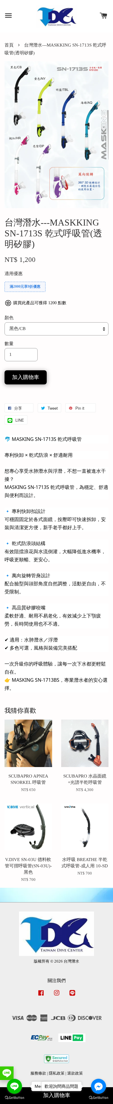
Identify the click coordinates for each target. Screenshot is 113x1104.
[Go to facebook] (98, 1086)
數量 (9, 343)
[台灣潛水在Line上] (72, 996)
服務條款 (38, 1073)
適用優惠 (14, 273)
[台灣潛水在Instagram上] (56, 996)
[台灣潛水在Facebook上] (41, 996)
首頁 (9, 45)
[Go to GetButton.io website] (14, 1098)
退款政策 (75, 1073)
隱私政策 (56, 1073)
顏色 (9, 317)
